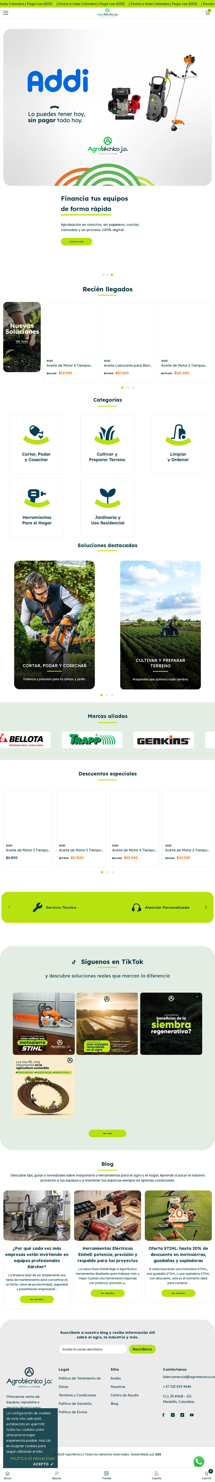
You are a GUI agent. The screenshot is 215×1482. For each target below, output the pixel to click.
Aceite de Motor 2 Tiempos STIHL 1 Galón (183, 365)
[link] (54, 907)
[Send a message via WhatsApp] (199, 1461)
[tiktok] (182, 1415)
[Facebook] (163, 1415)
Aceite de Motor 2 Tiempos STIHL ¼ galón (80, 850)
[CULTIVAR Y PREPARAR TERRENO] (160, 625)
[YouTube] (192, 1415)
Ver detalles (37, 1299)
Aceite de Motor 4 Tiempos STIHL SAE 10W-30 (68, 365)
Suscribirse (142, 1349)
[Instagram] (173, 1415)
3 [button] (112, 274)
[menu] (5, 12)
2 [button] (107, 274)
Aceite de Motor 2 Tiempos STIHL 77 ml (27, 850)
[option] (107, 150)
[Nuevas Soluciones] (22, 337)
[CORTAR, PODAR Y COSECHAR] (54, 625)
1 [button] (103, 274)
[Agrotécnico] (107, 107)
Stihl (50, 360)
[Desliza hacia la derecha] (206, 907)
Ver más (107, 1133)
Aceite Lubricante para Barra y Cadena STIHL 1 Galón (128, 365)
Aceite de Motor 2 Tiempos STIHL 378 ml (187, 850)
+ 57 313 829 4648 (177, 1386)
